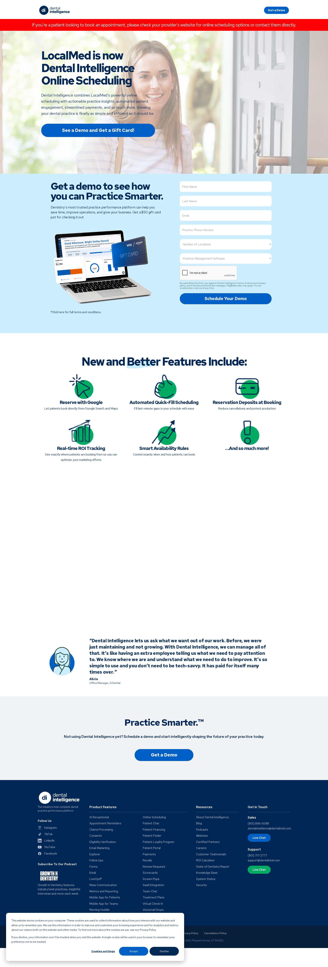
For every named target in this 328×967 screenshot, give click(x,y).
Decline (164, 951)
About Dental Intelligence (212, 817)
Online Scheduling (154, 817)
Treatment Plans (153, 897)
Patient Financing (154, 830)
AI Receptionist (99, 817)
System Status (205, 879)
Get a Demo (276, 10)
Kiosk (92, 873)
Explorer (94, 854)
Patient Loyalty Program (158, 842)
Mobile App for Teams (103, 904)
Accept (133, 951)
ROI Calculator (205, 860)
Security (201, 885)
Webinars (202, 836)
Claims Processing (101, 830)
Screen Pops (151, 879)
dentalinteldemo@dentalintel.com (269, 828)
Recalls (147, 860)
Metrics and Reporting (103, 891)
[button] (138, 808)
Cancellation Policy (215, 933)
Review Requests (154, 867)
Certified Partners (207, 842)
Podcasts (202, 830)
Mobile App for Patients (104, 897)
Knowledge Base (207, 873)
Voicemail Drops (153, 910)
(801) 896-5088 (258, 823)
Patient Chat (151, 823)
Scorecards (150, 873)
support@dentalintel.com (264, 860)
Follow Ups (96, 860)
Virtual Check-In (153, 904)
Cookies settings (103, 951)
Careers (201, 848)
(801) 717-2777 (257, 855)
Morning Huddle (99, 910)
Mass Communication (103, 885)
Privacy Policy (190, 933)
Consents (95, 836)
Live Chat (259, 838)
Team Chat (150, 891)
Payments (149, 854)
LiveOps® (95, 879)
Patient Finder (152, 836)
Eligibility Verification (102, 842)
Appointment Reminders (105, 823)
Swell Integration (153, 885)
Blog (199, 823)
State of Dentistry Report (212, 867)
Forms (93, 867)
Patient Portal (152, 848)
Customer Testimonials (211, 854)
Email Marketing (99, 848)
